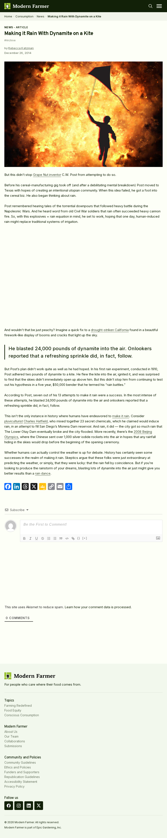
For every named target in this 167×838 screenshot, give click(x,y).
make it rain (120, 416)
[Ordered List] (49, 538)
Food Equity (12, 710)
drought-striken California (110, 330)
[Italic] (30, 538)
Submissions (13, 746)
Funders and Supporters (21, 772)
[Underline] (36, 538)
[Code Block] (67, 538)
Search (150, 6)
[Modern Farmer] (26, 6)
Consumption (24, 16)
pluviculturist (13, 421)
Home (8, 16)
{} (78, 538)
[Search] (150, 6)
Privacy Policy (14, 786)
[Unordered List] (55, 538)
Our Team (11, 736)
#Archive (10, 40)
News (40, 16)
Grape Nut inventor (47, 175)
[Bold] (24, 538)
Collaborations (14, 741)
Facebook (8, 805)
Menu (159, 6)
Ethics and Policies (17, 767)
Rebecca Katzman (21, 48)
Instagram (18, 805)
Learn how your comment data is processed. (98, 607)
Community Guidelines (20, 762)
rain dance (42, 473)
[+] (84, 538)
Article (22, 27)
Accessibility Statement (20, 781)
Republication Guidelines (22, 777)
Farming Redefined (18, 705)
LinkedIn (28, 805)
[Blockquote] (61, 538)
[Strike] (43, 538)
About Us (10, 731)
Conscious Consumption (21, 715)
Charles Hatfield (36, 421)
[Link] (73, 538)
